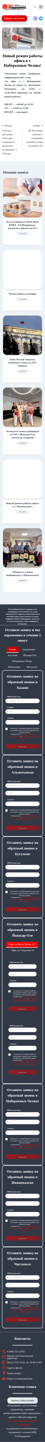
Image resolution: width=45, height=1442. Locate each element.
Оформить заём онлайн (14, 18)
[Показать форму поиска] (35, 7)
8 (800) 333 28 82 (16, 1351)
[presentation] (22, 197)
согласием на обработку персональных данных (29, 737)
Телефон (11, 707)
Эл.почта (10, 718)
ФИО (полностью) (14, 697)
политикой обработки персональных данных (25, 998)
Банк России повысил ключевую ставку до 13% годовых (22, 362)
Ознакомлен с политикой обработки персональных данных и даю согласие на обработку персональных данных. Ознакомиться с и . (25, 733)
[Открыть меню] (41, 7)
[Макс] (35, 18)
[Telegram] (40, 18)
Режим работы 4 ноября (22, 293)
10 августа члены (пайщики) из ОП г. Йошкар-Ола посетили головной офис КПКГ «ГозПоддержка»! (22, 437)
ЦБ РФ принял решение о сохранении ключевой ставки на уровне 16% (34, 136)
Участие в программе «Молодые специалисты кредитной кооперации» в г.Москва (9, 140)
